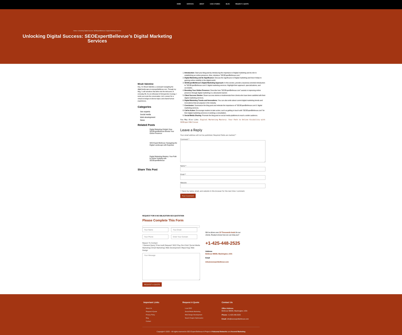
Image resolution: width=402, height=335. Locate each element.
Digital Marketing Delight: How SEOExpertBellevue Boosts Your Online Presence (162, 131)
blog (228, 4)
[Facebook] (208, 269)
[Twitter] (213, 269)
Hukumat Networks (219, 331)
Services (190, 4)
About (201, 4)
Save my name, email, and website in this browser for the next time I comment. (213, 191)
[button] (140, 174)
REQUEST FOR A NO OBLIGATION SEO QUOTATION (163, 216)
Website (183, 183)
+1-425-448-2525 (222, 243)
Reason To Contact (150, 243)
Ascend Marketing (238, 331)
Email (183, 174)
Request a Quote (242, 4)
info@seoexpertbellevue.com (217, 262)
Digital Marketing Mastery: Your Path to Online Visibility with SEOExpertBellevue (163, 158)
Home (179, 4)
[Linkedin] (219, 269)
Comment (184, 139)
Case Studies (215, 4)
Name (183, 166)
